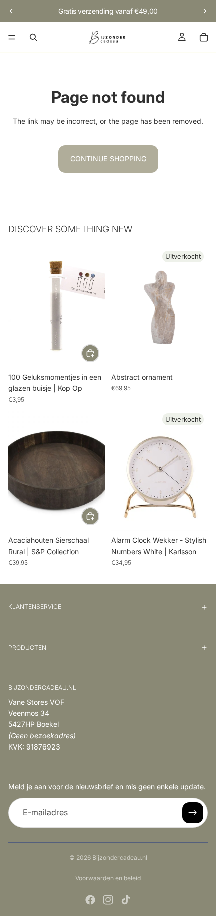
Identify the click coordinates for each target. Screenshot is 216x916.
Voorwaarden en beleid (108, 878)
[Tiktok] (126, 900)
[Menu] (11, 37)
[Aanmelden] (192, 812)
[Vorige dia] (11, 11)
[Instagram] (108, 900)
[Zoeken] (33, 37)
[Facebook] (90, 900)
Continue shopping (108, 158)
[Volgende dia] (205, 11)
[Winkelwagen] (204, 37)
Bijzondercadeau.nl (119, 857)
